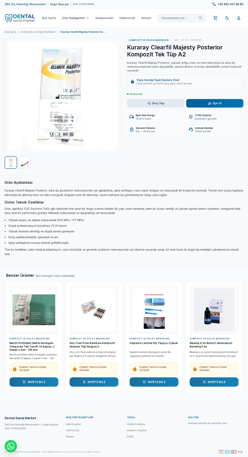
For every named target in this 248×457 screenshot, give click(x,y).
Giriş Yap (155, 103)
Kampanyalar (104, 18)
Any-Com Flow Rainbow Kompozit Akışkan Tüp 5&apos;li (92, 344)
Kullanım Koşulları (137, 430)
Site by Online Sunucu (75, 451)
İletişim (146, 18)
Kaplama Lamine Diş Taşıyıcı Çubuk (154, 343)
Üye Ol (215, 103)
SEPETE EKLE (33, 382)
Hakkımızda (127, 18)
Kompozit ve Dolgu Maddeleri (38, 31)
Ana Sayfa (49, 18)
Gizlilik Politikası (136, 424)
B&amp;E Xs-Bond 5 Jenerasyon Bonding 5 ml (211, 344)
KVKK (130, 436)
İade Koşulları (73, 424)
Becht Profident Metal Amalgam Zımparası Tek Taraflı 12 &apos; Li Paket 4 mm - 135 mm (32, 346)
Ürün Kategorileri (75, 18)
